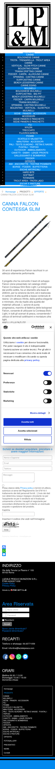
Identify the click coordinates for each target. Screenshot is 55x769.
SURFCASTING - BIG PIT (28, 93)
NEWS (6, 748)
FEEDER (30, 158)
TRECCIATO (28, 130)
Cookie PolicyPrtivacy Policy (9, 584)
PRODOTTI (8, 692)
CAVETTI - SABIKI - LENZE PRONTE (30, 152)
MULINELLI (30, 88)
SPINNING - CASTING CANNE (28, 76)
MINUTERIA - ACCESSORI (30, 141)
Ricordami (9, 620)
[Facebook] (27, 547)
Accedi (7, 624)
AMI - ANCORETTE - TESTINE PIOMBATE (30, 163)
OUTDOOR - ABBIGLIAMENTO (30, 149)
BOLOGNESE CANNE (28, 57)
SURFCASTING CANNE (28, 79)
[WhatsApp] (27, 551)
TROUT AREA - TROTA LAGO (29, 180)
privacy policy (32, 360)
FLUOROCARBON (28, 132)
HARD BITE (28, 172)
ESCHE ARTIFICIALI (30, 169)
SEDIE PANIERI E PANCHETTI (28, 118)
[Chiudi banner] (51, 327)
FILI (30, 124)
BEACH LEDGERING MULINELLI (28, 96)
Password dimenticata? (13, 630)
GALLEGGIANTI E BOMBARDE (30, 155)
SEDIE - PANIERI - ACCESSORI (30, 113)
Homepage (8, 688)
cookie (20, 342)
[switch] (47, 382)
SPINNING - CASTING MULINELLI (28, 104)
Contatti (29, 185)
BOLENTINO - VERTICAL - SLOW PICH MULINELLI (30, 109)
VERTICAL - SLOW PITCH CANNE (28, 65)
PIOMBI (30, 135)
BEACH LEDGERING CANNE (28, 82)
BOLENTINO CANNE (28, 68)
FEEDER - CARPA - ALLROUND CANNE (28, 74)
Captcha (6, 510)
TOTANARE (28, 177)
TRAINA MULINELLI (29, 102)
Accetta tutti (27, 422)
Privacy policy (26, 487)
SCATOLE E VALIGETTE (30, 138)
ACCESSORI (28, 116)
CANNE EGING (28, 85)
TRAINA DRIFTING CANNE (28, 71)
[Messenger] (27, 554)
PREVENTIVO (9, 744)
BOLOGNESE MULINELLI (28, 90)
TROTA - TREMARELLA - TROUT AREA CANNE (30, 61)
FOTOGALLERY (10, 740)
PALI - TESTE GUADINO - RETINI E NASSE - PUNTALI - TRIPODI (31, 145)
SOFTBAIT (28, 174)
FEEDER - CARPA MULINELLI (28, 99)
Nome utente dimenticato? (14, 628)
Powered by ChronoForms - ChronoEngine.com (16, 536)
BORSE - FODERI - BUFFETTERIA (30, 166)
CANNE (30, 54)
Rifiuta (27, 439)
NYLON (28, 127)
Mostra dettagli (38, 413)
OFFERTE (30, 161)
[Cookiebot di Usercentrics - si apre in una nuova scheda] (32, 327)
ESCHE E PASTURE (11, 734)
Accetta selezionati (27, 431)
